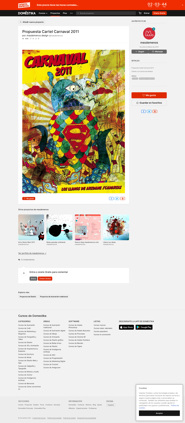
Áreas (46, 321)
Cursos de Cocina (25, 375)
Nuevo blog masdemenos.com (87, 242)
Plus (65, 13)
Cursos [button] (42, 13)
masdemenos (42, 209)
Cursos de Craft (24, 328)
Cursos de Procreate (77, 334)
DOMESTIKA (27, 13)
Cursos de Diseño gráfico (53, 340)
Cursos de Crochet (50, 364)
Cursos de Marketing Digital (54, 361)
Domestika (72, 405)
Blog (94, 405)
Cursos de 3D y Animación (28, 346)
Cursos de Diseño (25, 342)
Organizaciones (81, 408)
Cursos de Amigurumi (51, 367)
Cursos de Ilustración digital (54, 331)
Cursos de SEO (49, 355)
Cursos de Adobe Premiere (79, 340)
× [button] (182, 4)
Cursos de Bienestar (26, 383)
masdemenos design (45, 35)
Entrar (147, 13)
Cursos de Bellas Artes (52, 343)
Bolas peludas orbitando (56, 242)
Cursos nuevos (100, 325)
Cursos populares (101, 331)
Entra (33, 278)
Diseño (135, 78)
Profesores (93, 408)
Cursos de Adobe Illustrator (79, 331)
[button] (71, 13)
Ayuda (99, 405)
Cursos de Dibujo (50, 334)
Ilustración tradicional (147, 78)
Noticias (88, 405)
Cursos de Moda (24, 357)
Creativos (48, 405)
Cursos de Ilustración (26, 325)
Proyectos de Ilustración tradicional (54, 297)
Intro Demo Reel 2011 (26, 242)
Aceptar (159, 413)
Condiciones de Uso (39, 418)
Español (111, 405)
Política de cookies (69, 418)
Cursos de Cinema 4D (77, 337)
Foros (42, 405)
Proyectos (55, 13)
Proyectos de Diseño (28, 297)
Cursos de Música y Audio (28, 372)
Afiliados (72, 408)
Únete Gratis (45, 278)
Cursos (20, 405)
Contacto (81, 405)
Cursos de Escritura (26, 354)
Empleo (36, 405)
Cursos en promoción (102, 334)
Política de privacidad (54, 418)
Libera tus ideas (109, 242)
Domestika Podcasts (25, 408)
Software (74, 321)
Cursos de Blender (76, 343)
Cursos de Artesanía (51, 337)
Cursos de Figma (75, 346)
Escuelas (57, 405)
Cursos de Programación (53, 358)
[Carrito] (140, 13)
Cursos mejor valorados (103, 328)
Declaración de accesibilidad (86, 418)
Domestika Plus (39, 408)
